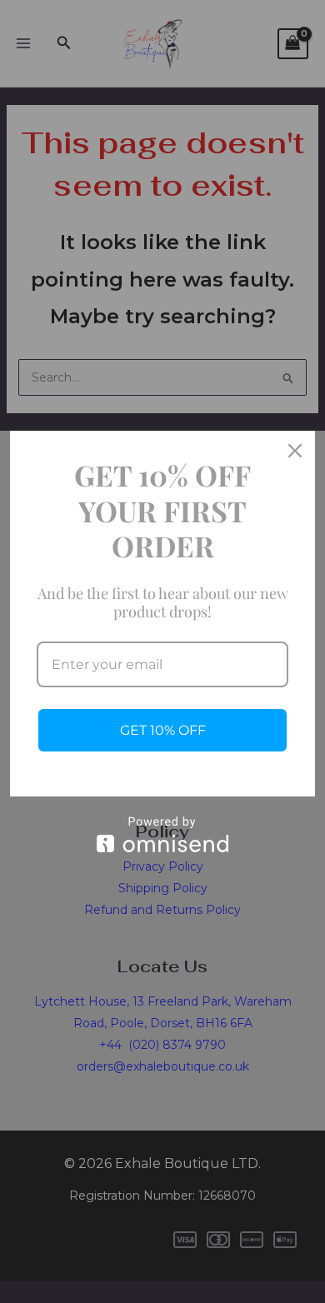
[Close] (295, 451)
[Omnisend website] (162, 834)
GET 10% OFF (163, 730)
